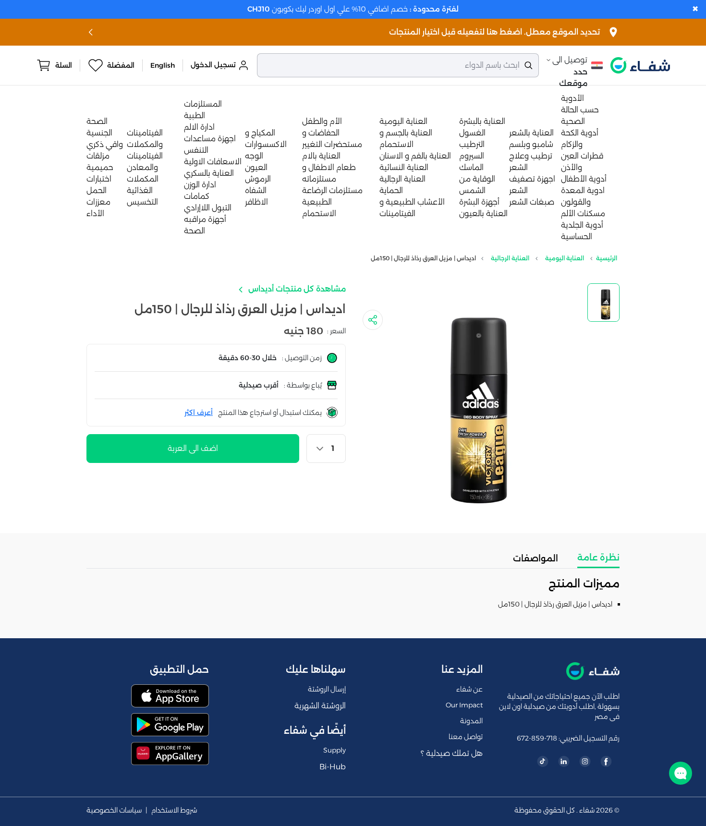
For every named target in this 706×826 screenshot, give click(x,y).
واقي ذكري (104, 144)
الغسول (472, 132)
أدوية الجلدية (582, 225)
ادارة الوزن (200, 184)
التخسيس (142, 201)
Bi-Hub (332, 766)
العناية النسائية (403, 167)
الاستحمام (319, 213)
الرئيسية (606, 258)
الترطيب (472, 144)
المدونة (471, 721)
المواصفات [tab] (535, 558)
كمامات (196, 196)
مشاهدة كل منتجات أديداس (296, 288)
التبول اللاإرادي (207, 207)
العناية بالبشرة (482, 121)
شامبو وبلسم (531, 144)
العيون (256, 167)
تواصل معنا (466, 736)
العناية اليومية (403, 121)
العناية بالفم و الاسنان (415, 155)
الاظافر (256, 201)
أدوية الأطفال (584, 178)
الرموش (258, 178)
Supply (334, 750)
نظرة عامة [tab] (598, 557)
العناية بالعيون (483, 213)
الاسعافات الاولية (213, 161)
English (162, 65)
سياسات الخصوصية (114, 810)
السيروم (471, 155)
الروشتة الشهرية (320, 705)
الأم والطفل (322, 121)
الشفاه (256, 190)
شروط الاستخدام (174, 810)
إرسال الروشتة (327, 689)
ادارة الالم (199, 127)
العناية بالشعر (531, 132)
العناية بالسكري (209, 173)
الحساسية (576, 236)
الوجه (254, 155)
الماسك (471, 167)
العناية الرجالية (402, 178)
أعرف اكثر (198, 412)
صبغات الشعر (531, 201)
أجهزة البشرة (479, 201)
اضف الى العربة (193, 448)
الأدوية (572, 98)
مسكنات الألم (583, 213)
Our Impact (464, 705)
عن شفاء (469, 689)
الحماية (391, 190)
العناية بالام (321, 155)
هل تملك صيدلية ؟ (452, 753)
